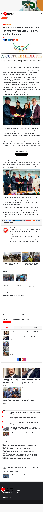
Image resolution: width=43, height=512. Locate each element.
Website (23, 314)
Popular (20, 327)
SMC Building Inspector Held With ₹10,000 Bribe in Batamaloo (21, 346)
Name (4, 309)
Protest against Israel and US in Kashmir (10, 471)
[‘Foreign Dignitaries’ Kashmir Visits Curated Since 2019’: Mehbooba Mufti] (6, 343)
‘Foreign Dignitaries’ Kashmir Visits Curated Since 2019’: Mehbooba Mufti (19, 17)
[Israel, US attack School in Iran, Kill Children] (6, 476)
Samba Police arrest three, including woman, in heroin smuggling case (23, 432)
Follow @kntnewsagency (21, 154)
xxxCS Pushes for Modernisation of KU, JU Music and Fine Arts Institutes (23, 417)
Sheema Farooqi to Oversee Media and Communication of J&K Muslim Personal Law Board (31, 381)
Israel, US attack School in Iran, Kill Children (18, 474)
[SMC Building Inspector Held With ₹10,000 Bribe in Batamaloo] (6, 348)
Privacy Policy (17, 492)
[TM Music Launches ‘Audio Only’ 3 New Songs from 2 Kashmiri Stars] (21, 277)
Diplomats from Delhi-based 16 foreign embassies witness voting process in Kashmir (8, 282)
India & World (8, 24)
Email (4, 314)
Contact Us (17, 488)
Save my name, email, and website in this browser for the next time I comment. (16, 319)
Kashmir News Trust (8, 37)
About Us (16, 487)
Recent (7, 327)
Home (4, 22)
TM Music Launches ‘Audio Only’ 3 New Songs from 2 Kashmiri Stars (21, 282)
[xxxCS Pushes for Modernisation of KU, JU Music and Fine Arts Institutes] (6, 419)
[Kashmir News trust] (8, 14)
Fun (6, 22)
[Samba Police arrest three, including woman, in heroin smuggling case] (6, 434)
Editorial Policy (17, 490)
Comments (35, 327)
